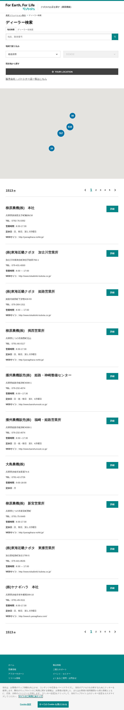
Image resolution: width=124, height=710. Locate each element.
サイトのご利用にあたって (30, 696)
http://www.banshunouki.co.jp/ (33, 404)
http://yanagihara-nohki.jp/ (31, 237)
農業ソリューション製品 (16, 15)
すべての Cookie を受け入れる (53, 704)
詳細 (112, 209)
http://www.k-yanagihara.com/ (33, 616)
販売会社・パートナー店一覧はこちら (26, 79)
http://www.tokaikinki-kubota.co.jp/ (35, 276)
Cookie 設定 (25, 704)
